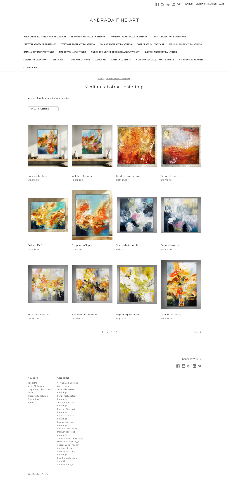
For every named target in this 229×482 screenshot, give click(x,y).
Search (189, 3)
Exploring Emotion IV (85, 314)
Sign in (199, 3)
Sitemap (32, 402)
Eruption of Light (82, 245)
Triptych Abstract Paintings (169, 36)
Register (212, 3)
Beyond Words (169, 245)
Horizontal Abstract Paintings (129, 36)
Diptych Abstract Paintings (40, 44)
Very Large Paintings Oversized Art (45, 36)
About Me (100, 59)
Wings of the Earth (171, 176)
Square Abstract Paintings (116, 44)
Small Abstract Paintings (39, 52)
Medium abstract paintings (185, 44)
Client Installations (36, 59)
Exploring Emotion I (128, 314)
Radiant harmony (170, 314)
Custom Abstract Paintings (160, 52)
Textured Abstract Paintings (88, 36)
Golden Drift (35, 245)
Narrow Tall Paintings (72, 52)
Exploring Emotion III (40, 314)
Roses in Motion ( (38, 176)
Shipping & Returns (191, 59)
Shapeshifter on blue (129, 245)
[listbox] (48, 109)
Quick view (47, 143)
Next (196, 332)
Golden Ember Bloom (129, 176)
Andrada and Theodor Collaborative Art (115, 52)
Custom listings (80, 59)
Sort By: (32, 109)
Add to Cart (48, 148)
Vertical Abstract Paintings (78, 44)
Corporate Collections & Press (155, 59)
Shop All (58, 59)
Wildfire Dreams (82, 176)
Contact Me (30, 67)
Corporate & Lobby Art (150, 44)
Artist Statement (121, 59)
